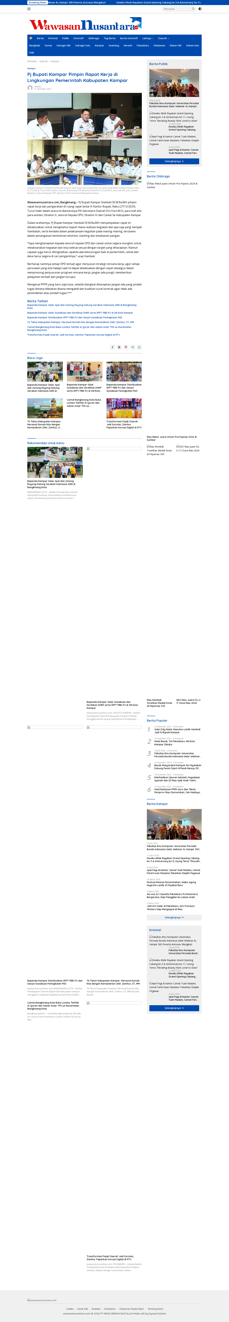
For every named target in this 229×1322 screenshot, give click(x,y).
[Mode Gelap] (200, 9)
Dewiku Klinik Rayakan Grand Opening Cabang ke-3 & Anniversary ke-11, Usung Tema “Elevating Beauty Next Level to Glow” (149, 2)
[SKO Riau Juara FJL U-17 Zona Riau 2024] (189, 571)
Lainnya (146, 38)
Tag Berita (110, 38)
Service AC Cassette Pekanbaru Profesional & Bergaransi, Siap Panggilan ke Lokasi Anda (172, 896)
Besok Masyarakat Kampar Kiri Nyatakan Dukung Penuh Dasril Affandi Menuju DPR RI (177, 767)
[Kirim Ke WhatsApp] (139, 347)
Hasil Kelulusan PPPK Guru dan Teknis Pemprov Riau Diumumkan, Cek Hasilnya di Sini (177, 791)
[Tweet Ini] (119, 347)
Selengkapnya (173, 161)
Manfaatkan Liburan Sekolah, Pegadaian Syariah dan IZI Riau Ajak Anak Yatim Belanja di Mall (177, 779)
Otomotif (78, 38)
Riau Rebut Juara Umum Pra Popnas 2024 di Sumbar (172, 438)
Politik (65, 38)
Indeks (70, 1308)
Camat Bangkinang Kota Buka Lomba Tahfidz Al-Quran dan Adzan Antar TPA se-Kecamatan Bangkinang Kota (79, 329)
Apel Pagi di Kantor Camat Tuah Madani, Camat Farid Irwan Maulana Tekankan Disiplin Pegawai (183, 151)
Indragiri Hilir (64, 45)
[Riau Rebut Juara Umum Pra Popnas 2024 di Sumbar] (174, 308)
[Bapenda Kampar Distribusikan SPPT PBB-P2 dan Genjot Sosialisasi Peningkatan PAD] (124, 372)
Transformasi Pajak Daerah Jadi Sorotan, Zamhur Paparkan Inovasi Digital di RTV (73, 334)
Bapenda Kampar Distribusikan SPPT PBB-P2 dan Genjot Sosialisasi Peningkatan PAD (74, 317)
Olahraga (93, 38)
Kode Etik (82, 1308)
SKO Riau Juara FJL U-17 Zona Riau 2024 (188, 701)
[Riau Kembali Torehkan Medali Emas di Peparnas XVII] (159, 571)
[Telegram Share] (132, 347)
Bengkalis (34, 45)
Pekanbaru (143, 45)
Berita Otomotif (129, 38)
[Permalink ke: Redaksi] (30, 87)
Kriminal (53, 38)
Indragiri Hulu (82, 45)
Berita (40, 38)
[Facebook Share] (112, 347)
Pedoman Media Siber (132, 1308)
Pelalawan (159, 45)
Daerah (162, 38)
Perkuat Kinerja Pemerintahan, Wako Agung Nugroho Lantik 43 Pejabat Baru (171, 884)
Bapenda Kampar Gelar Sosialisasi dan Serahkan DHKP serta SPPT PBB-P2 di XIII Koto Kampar (80, 312)
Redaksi (37, 86)
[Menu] (29, 9)
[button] (193, 8)
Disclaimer (110, 1308)
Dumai (48, 45)
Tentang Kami (155, 1308)
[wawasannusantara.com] (86, 23)
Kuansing (114, 45)
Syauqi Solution (157, 1313)
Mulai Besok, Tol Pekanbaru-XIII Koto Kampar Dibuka (174, 743)
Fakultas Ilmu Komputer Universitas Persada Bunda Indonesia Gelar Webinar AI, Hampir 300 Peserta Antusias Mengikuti (174, 105)
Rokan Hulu (192, 45)
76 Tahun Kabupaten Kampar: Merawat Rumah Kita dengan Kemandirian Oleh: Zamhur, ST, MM (80, 322)
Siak (31, 52)
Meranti (128, 45)
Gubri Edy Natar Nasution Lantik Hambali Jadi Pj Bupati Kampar (177, 731)
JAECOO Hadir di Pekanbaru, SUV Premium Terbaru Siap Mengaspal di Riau (171, 908)
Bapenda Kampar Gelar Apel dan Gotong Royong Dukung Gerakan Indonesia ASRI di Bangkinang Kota (81, 307)
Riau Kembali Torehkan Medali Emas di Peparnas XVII (159, 703)
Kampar (99, 45)
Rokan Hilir (176, 45)
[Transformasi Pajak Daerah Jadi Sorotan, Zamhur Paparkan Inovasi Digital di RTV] (124, 408)
